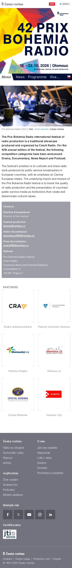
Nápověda (43, 452)
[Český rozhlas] (12, 4)
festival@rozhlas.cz (14, 226)
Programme (37, 77)
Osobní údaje (22, 559)
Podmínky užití (41, 559)
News (20, 77)
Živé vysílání (10, 479)
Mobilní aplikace (13, 494)
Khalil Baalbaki (42, 129)
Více (55, 77)
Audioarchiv (10, 484)
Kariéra (41, 462)
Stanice (7, 457)
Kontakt (42, 468)
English (57, 559)
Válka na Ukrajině (13, 447)
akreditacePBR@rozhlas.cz (19, 235)
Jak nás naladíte (47, 447)
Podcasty (9, 489)
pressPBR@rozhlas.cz (15, 245)
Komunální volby (13, 452)
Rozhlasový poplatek (50, 473)
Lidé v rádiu (44, 457)
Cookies (7, 559)
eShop (7, 462)
